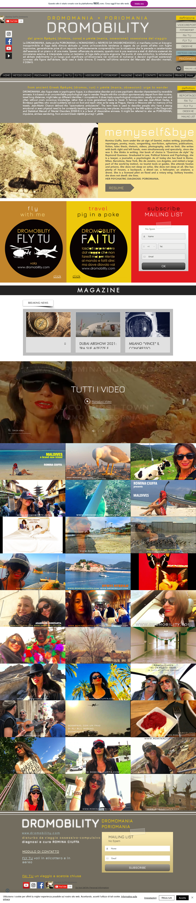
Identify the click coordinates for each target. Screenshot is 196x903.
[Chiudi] (192, 898)
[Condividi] (94, 430)
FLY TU (27, 858)
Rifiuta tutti (167, 897)
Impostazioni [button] (150, 897)
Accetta (182, 897)
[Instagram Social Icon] (9, 34)
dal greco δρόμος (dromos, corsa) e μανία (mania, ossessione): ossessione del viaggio (97, 38)
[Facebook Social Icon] (9, 41)
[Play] (9, 56)
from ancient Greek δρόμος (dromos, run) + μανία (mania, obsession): (85, 87)
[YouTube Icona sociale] (9, 48)
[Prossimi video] (192, 627)
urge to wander (155, 87)
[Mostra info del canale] (101, 430)
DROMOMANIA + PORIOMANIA (98, 18)
